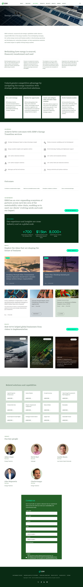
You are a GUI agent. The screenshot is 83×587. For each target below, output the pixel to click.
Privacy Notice (54, 575)
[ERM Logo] (4, 3)
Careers (59, 3)
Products (42, 3)
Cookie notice (62, 575)
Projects (48, 3)
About (21, 3)
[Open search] (80, 3)
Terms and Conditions (45, 575)
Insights (54, 3)
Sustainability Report (17, 575)
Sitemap (68, 575)
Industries (28, 3)
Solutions (35, 3)
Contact (64, 3)
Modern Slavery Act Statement (31, 575)
